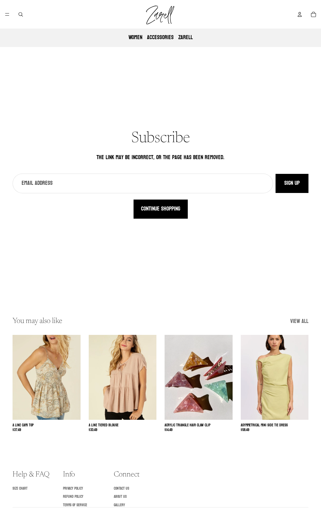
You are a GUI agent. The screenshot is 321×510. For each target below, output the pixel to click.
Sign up (292, 183)
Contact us (121, 488)
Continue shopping (160, 209)
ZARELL (185, 37)
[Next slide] (74, 377)
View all (299, 321)
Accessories (160, 37)
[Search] (21, 14)
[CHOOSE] (70, 410)
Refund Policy (73, 496)
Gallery (119, 505)
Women (135, 37)
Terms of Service (75, 505)
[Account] (300, 14)
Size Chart (20, 488)
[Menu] (7, 14)
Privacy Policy (73, 488)
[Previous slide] (19, 377)
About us (120, 496)
